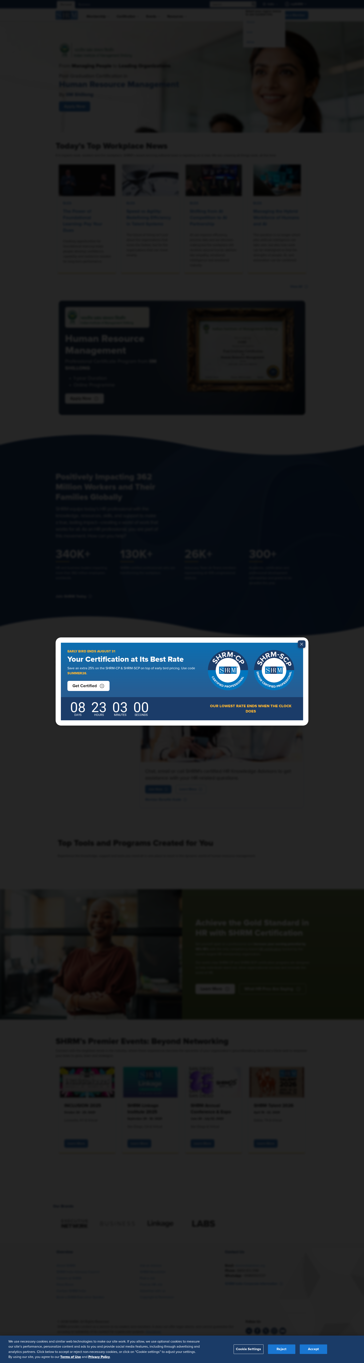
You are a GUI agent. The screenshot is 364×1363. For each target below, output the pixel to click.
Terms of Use (70, 1357)
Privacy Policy (99, 1357)
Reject (281, 1349)
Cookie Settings (248, 1349)
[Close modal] (301, 644)
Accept (313, 1349)
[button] (88, 686)
